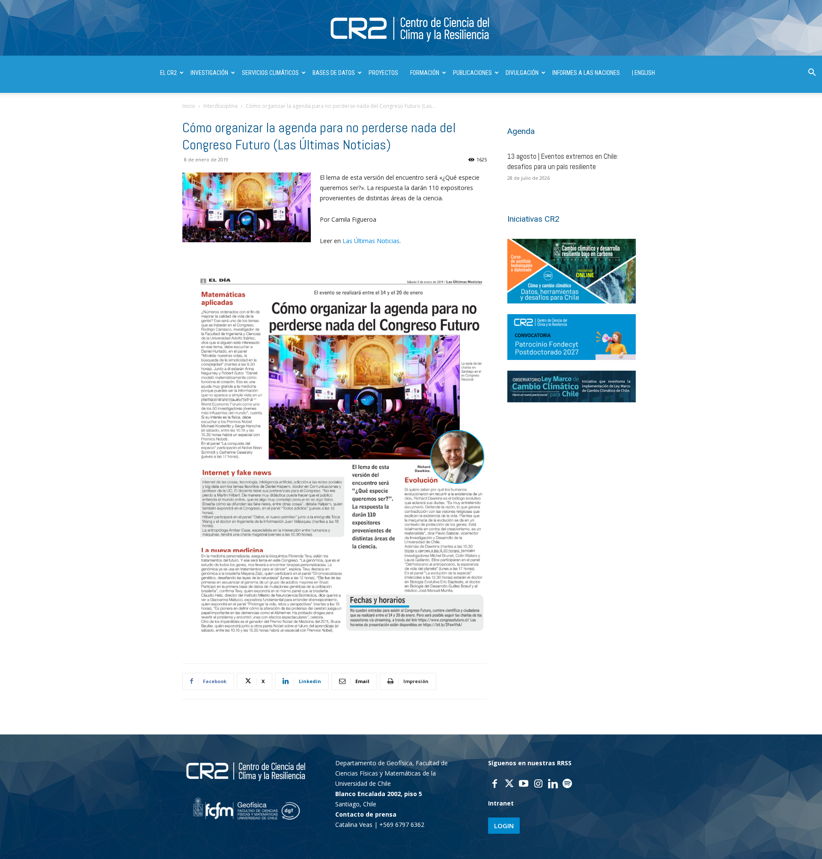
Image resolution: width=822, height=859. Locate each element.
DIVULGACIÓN (522, 72)
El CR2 (168, 72)
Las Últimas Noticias (370, 241)
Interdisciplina (220, 106)
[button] (811, 73)
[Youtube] (523, 785)
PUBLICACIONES (472, 72)
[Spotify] (567, 785)
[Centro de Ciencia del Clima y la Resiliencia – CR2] (411, 28)
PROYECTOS (383, 72)
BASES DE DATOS (334, 72)
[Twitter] (509, 785)
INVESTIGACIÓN (209, 72)
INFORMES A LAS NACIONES (586, 72)
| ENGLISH (643, 72)
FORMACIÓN (424, 72)
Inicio (188, 106)
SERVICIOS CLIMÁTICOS (270, 72)
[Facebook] (494, 785)
